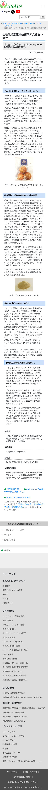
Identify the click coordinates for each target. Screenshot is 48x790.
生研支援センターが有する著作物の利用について (22, 761)
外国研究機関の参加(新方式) (14, 721)
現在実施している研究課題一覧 (15, 663)
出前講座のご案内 (10, 757)
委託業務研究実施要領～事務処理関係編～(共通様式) (24, 708)
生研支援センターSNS (11, 753)
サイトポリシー (13, 772)
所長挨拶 (6, 586)
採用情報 (8, 550)
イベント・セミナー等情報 (13, 736)
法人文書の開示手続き (22, 777)
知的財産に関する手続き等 (13, 712)
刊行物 (5, 749)
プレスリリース (9, 732)
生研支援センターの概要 (12, 590)
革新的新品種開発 (10, 659)
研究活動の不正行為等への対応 (15, 717)
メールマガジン (9, 740)
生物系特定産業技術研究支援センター (14, 23)
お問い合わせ (8, 603)
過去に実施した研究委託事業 (14, 676)
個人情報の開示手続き (13, 787)
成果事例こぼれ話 (35, 23)
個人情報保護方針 (32, 787)
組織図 (5, 594)
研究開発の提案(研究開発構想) (15, 680)
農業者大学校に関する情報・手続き (22, 782)
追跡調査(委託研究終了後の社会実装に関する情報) (23, 697)
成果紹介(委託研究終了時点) (14, 693)
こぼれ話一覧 (7, 26)
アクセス (6, 599)
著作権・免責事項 (30, 772)
